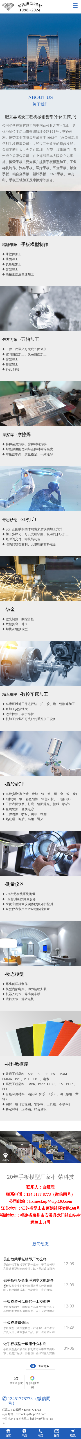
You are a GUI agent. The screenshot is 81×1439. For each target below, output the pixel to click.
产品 (24, 1435)
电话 (40, 1435)
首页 (8, 1435)
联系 (73, 1435)
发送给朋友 (16, 1383)
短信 (56, 1435)
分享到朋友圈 (32, 1385)
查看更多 (43, 1366)
